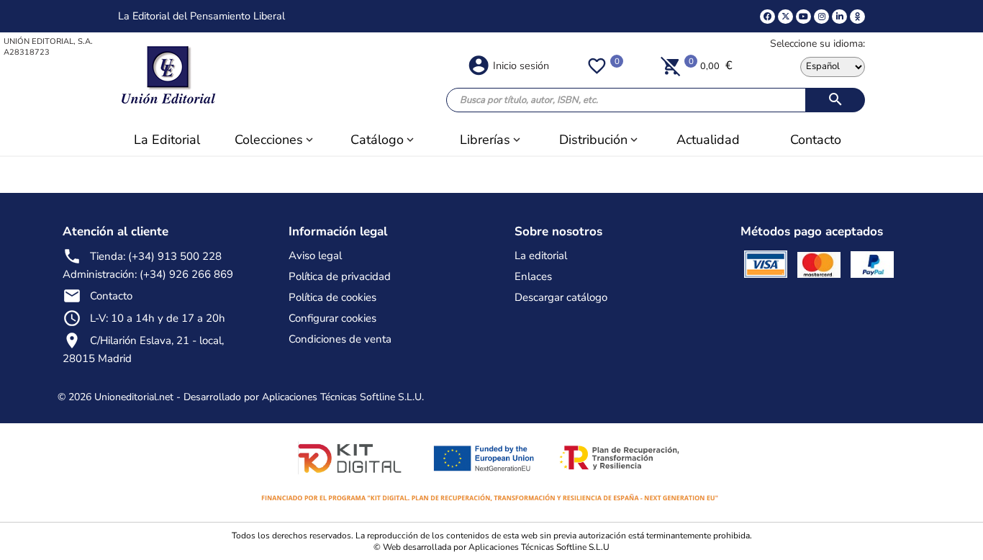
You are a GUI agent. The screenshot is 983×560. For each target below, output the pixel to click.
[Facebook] (767, 16)
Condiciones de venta (340, 339)
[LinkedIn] (839, 16)
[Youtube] (803, 16)
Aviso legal (315, 255)
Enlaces (533, 276)
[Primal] (857, 16)
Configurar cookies (332, 318)
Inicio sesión (521, 65)
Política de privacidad (340, 276)
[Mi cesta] (671, 65)
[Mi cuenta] (478, 64)
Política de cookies (332, 297)
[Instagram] (821, 16)
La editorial (541, 255)
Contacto (111, 296)
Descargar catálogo (561, 297)
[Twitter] (785, 16)
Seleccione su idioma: (817, 43)
